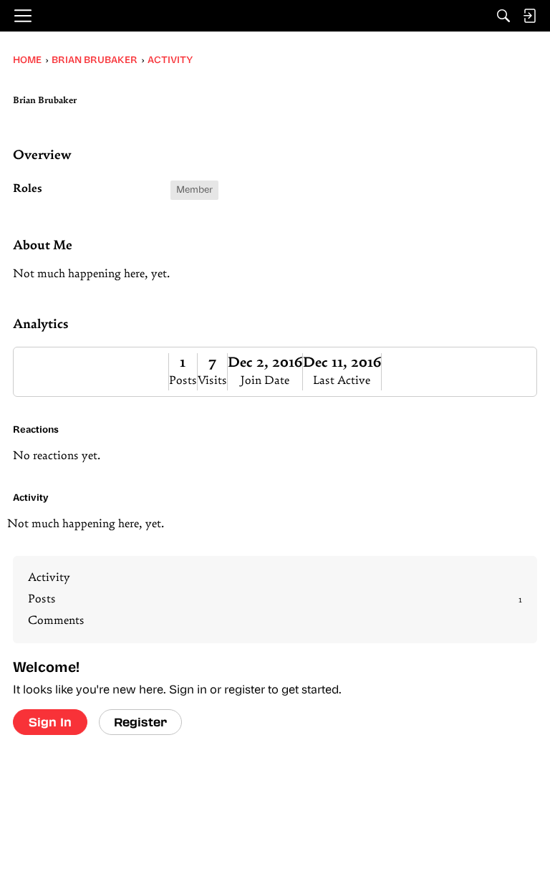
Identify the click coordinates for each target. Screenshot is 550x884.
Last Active (341, 381)
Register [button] (140, 722)
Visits (212, 381)
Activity (49, 578)
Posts (183, 381)
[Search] (503, 16)
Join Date (265, 381)
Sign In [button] (50, 722)
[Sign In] (529, 16)
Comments (56, 621)
